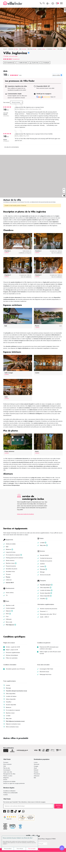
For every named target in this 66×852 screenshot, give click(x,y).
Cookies (5, 794)
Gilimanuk (36, 775)
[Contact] (41, 3)
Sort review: (6, 102)
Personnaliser (8, 848)
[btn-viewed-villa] (52, 3)
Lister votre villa (7, 772)
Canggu (36, 766)
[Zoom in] (64, 189)
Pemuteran (37, 773)
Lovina (6, 56)
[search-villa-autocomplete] (44, 3)
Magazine (6, 777)
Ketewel (36, 770)
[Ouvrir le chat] (61, 848)
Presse (5, 779)
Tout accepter (32, 848)
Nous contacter (7, 764)
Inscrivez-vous (58, 806)
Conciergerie (6, 770)
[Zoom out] (64, 191)
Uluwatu (36, 772)
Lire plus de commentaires (11, 147)
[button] (33, 212)
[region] (33, 176)
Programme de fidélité (9, 781)
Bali (35, 777)
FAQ (4, 766)
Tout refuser (20, 848)
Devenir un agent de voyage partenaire (14, 783)
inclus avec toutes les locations (25, 514)
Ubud (35, 768)
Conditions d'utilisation (9, 790)
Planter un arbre (7, 775)
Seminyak (36, 764)
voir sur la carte (13, 56)
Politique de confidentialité (10, 792)
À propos (5, 762)
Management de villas (9, 773)
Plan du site (6, 768)
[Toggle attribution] (64, 196)
